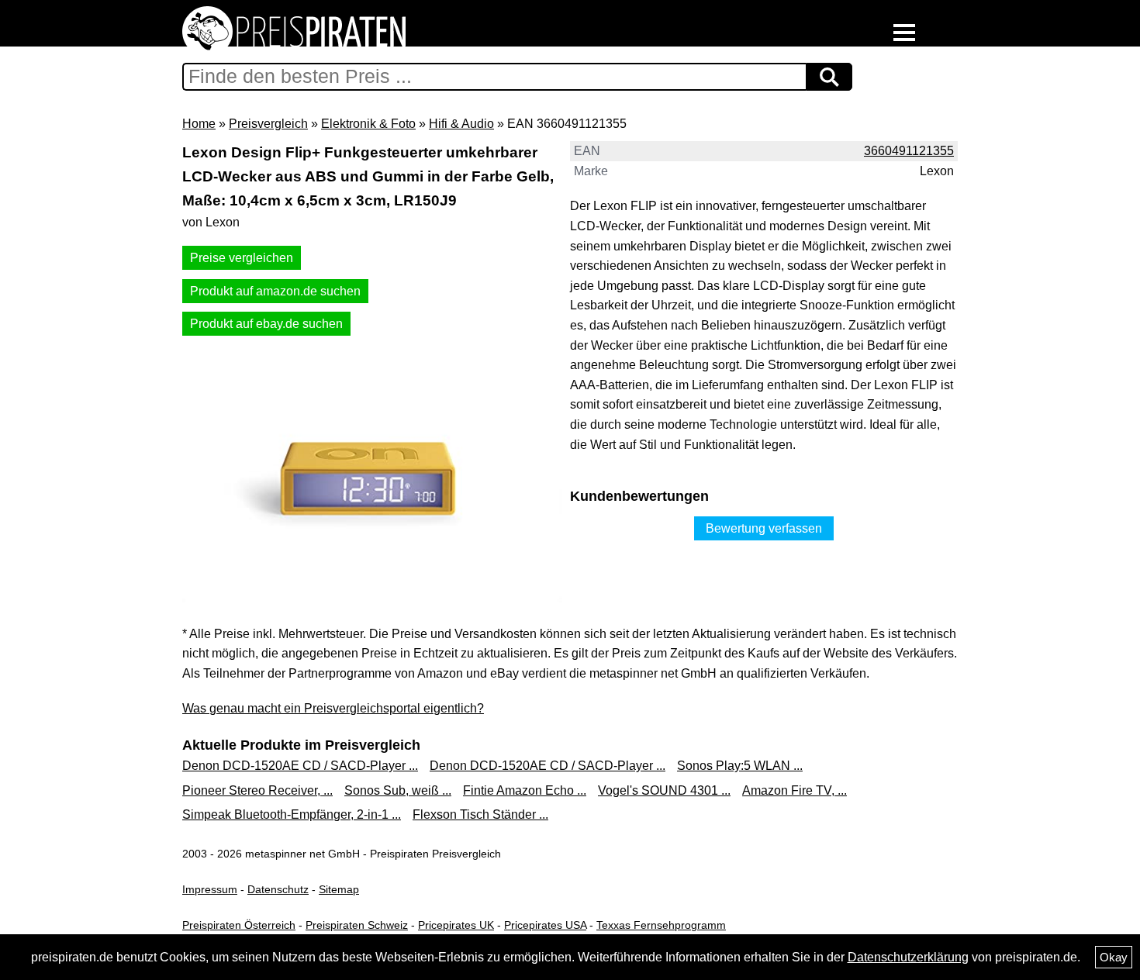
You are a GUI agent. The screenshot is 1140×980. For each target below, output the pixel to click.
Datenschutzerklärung (908, 957)
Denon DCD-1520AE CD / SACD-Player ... (300, 765)
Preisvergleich (268, 123)
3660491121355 (909, 150)
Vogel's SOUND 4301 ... (664, 790)
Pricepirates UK (456, 925)
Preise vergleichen (241, 257)
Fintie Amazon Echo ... (524, 790)
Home (199, 123)
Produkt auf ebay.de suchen (266, 323)
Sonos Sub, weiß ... (397, 790)
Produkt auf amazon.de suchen (275, 291)
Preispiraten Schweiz (357, 925)
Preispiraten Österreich (238, 925)
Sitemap (339, 889)
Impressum (209, 889)
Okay (1114, 957)
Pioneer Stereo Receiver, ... (257, 790)
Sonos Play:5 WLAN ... (740, 765)
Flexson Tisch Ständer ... (480, 814)
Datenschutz (278, 889)
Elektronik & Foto (368, 123)
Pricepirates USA (545, 925)
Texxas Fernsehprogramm (661, 925)
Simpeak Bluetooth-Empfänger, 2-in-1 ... (291, 814)
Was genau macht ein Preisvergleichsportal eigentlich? (333, 708)
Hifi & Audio (461, 123)
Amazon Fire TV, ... (794, 790)
